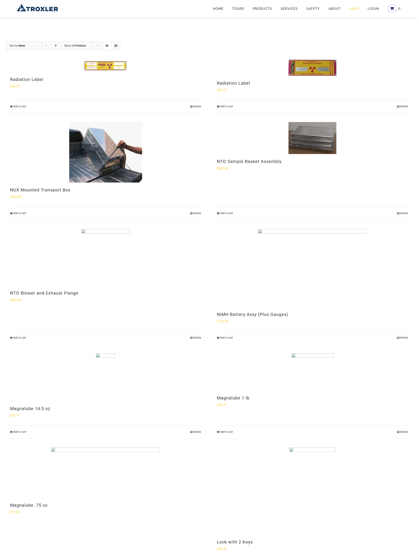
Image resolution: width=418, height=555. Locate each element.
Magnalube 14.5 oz (30, 408)
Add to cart (19, 106)
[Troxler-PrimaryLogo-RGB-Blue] (37, 5)
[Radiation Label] (105, 66)
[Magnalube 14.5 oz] (105, 377)
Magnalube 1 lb (233, 398)
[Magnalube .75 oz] (105, 473)
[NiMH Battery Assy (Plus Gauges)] (312, 268)
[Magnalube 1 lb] (312, 372)
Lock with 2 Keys (235, 542)
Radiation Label (26, 79)
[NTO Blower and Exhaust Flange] (105, 257)
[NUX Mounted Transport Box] (105, 152)
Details (197, 106)
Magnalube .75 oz (29, 505)
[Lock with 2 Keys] (312, 491)
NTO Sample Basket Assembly (249, 161)
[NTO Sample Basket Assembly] (312, 138)
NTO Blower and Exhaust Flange (44, 293)
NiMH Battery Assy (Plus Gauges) (252, 314)
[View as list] (115, 46)
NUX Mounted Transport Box (40, 190)
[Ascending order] (55, 45)
